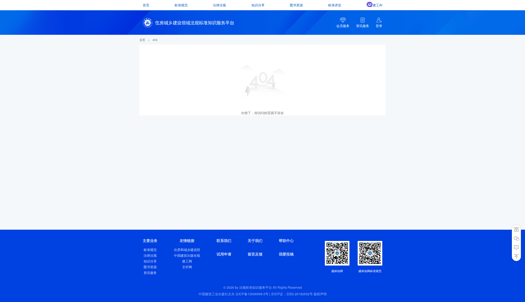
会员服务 (342, 25)
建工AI (377, 5)
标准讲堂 (334, 5)
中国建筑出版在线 (187, 255)
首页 (146, 5)
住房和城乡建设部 (187, 249)
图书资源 (296, 5)
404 (155, 40)
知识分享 (258, 5)
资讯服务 (362, 25)
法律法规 (219, 5)
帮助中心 (286, 240)
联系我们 (224, 240)
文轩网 (187, 267)
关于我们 (255, 240)
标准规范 (181, 5)
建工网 (187, 261)
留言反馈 (255, 254)
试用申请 (224, 254)
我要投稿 (286, 254)
